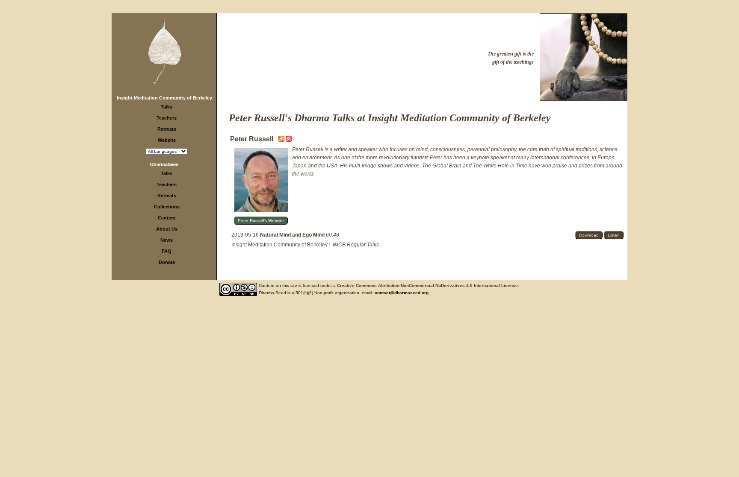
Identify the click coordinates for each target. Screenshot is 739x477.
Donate (167, 262)
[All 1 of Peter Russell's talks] (289, 140)
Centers (166, 217)
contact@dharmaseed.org (402, 292)
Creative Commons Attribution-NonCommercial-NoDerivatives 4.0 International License (427, 285)
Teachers (167, 117)
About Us (166, 228)
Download (589, 235)
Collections (167, 206)
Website (167, 140)
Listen (614, 235)
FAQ (166, 251)
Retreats (166, 129)
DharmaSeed (164, 164)
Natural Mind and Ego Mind (293, 235)
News (166, 240)
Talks (166, 106)
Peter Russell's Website (261, 220)
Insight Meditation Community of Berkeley (164, 97)
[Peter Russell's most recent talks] (282, 140)
